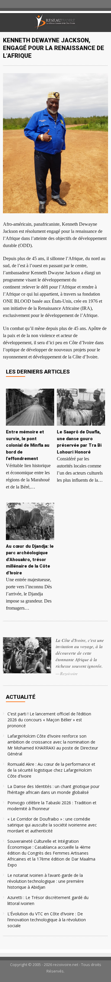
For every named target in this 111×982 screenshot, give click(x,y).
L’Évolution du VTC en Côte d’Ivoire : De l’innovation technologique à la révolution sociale (46, 919)
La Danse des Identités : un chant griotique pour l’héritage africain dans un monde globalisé (53, 789)
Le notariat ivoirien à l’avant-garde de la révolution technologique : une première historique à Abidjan (45, 881)
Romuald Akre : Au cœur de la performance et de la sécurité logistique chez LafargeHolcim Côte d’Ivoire (51, 770)
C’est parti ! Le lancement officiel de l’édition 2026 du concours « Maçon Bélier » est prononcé (49, 719)
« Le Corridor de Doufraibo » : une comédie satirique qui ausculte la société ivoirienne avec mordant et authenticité (52, 825)
